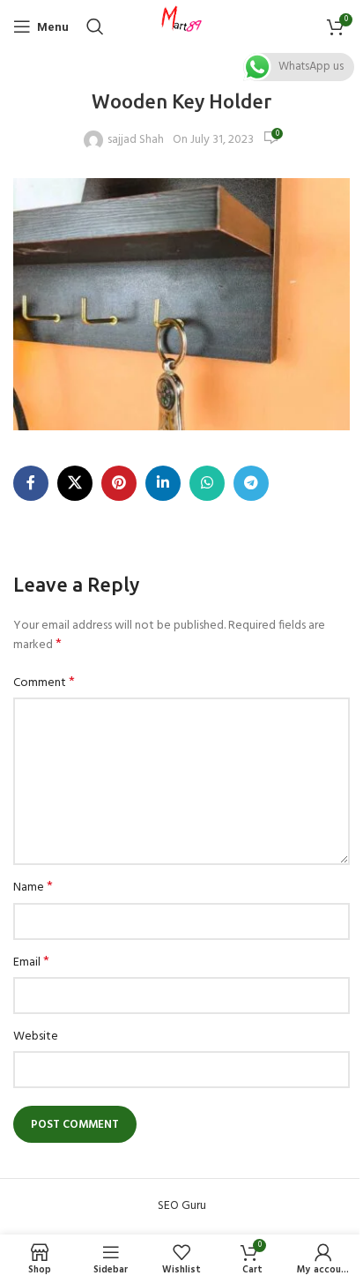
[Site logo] (181, 27)
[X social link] (75, 483)
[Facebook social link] (30, 483)
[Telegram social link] (251, 483)
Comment (44, 683)
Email (31, 963)
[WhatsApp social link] (207, 483)
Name (33, 888)
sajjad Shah (135, 140)
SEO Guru (182, 1206)
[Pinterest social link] (119, 483)
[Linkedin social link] (163, 483)
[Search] (95, 26)
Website (35, 1037)
